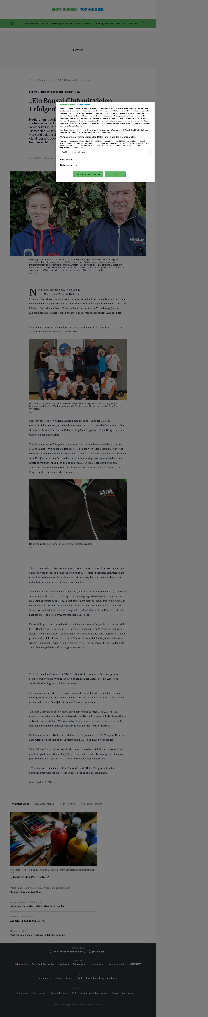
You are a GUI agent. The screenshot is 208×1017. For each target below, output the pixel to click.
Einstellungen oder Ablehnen (88, 174)
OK (115, 174)
